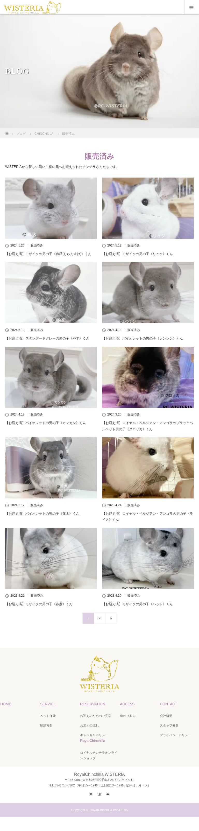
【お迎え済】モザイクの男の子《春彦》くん (39, 604)
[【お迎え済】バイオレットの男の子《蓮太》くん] (51, 467)
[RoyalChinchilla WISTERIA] (99, 687)
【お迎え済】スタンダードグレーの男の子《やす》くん (47, 338)
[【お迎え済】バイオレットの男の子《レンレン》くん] (148, 292)
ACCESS (127, 704)
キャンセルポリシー (94, 735)
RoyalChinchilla (92, 740)
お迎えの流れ (89, 725)
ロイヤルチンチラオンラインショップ (98, 755)
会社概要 (166, 716)
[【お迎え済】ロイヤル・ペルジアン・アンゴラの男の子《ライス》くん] (148, 467)
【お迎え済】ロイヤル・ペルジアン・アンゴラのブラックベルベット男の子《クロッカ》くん (147, 426)
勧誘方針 (46, 725)
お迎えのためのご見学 (95, 716)
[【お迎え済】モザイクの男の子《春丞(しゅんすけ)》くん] (51, 208)
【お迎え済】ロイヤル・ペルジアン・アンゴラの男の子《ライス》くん (147, 517)
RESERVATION (92, 704)
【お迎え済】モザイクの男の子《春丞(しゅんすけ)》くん (48, 254)
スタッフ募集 (169, 725)
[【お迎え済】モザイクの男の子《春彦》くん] (51, 558)
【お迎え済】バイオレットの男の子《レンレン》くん (142, 338)
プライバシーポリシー (175, 735)
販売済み (37, 245)
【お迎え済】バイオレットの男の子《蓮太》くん (42, 514)
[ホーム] (7, 132)
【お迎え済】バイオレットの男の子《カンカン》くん (45, 423)
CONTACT (168, 704)
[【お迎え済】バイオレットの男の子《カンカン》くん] (51, 377)
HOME (5, 704)
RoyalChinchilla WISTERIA (109, 810)
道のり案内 (128, 716)
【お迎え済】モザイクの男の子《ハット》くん (137, 604)
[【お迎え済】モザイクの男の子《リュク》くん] (148, 208)
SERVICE (48, 704)
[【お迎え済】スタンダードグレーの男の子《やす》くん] (51, 292)
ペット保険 (48, 716)
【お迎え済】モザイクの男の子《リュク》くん (137, 254)
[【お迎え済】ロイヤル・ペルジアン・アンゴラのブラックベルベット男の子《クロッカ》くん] (148, 377)
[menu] (191, 7)
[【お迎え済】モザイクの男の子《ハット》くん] (148, 558)
